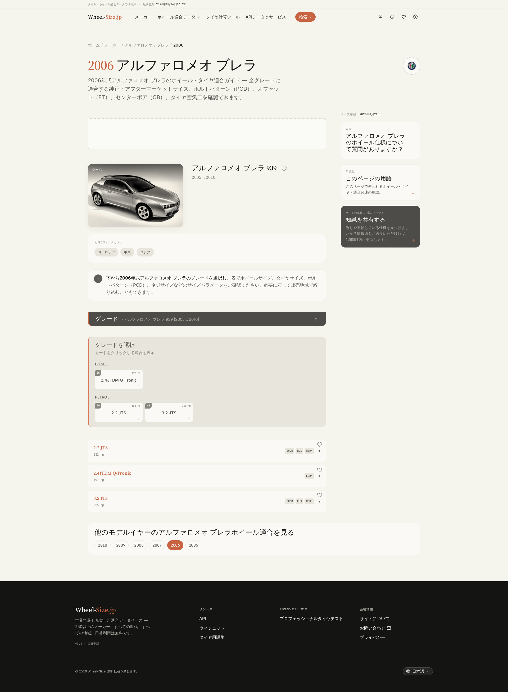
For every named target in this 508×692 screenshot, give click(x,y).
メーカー (143, 17)
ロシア (145, 252)
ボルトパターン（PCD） (223, 89)
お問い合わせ (372, 628)
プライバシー (372, 637)
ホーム (94, 45)
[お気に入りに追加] (284, 168)
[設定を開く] (415, 17)
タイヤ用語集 (212, 637)
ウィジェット (212, 628)
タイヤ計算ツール (223, 17)
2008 (138, 545)
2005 (193, 545)
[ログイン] (380, 17)
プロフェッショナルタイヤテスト (311, 618)
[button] (207, 319)
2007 (157, 545)
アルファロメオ (138, 45)
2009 (120, 545)
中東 (127, 252)
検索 (303, 17)
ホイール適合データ (176, 17)
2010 (102, 545)
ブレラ (163, 45)
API (202, 618)
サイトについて (374, 618)
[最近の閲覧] (392, 17)
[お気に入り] (404, 17)
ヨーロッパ (106, 252)
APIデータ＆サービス (266, 17)
